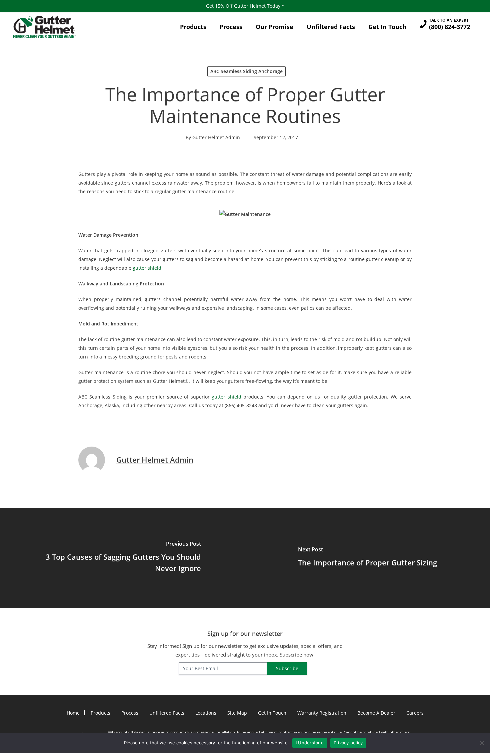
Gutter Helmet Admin (216, 137)
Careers (415, 713)
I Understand (310, 742)
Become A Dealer (376, 713)
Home (73, 713)
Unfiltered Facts (166, 713)
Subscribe (287, 668)
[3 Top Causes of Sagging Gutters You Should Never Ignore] (122, 558)
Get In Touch (272, 713)
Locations (205, 713)
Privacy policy (348, 742)
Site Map (237, 713)
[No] (481, 743)
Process (129, 713)
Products (100, 713)
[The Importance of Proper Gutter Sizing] (367, 558)
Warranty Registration (321, 713)
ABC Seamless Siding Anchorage (246, 71)
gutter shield (147, 268)
